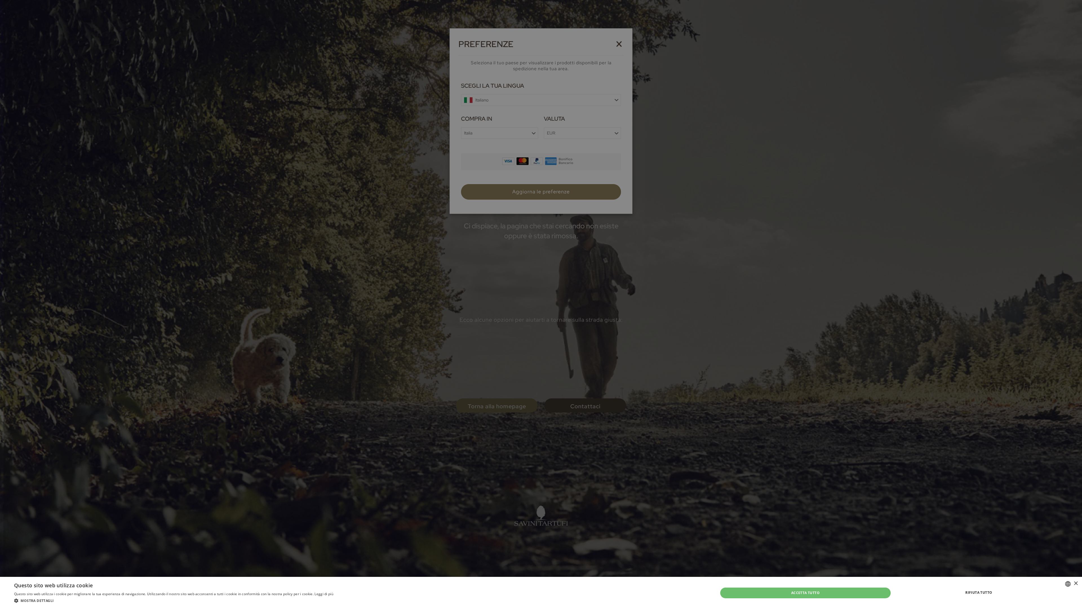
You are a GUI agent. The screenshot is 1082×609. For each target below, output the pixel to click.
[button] (173, 601)
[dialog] (541, 304)
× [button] (1076, 583)
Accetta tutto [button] (805, 592)
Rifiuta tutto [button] (978, 592)
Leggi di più (323, 594)
